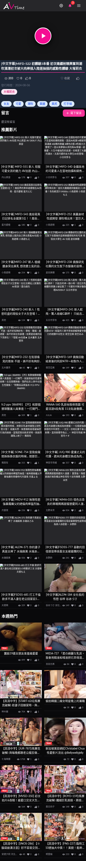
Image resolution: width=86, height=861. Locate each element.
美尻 (54, 103)
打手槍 (68, 103)
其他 (4, 320)
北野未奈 (50, 510)
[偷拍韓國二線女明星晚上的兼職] (65, 684)
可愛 (18, 103)
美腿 (42, 103)
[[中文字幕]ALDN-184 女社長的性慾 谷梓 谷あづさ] (65, 578)
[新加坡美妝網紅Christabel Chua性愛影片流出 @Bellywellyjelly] (65, 732)
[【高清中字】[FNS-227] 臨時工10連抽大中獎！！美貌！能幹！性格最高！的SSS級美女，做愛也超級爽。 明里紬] (65, 827)
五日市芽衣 (51, 320)
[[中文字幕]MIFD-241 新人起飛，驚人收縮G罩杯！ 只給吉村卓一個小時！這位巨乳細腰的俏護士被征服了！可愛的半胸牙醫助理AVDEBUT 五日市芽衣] (65, 293)
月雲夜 (5, 510)
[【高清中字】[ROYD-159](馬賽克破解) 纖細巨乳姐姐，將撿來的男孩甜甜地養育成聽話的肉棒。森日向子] (65, 779)
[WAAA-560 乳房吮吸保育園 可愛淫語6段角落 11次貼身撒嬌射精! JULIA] (65, 388)
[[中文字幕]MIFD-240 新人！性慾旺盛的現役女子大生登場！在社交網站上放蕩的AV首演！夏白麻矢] (21, 293)
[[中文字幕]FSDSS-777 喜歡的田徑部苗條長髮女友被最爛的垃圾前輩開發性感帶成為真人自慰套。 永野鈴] (65, 530)
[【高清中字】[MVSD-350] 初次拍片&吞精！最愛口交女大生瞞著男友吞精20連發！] (21, 779)
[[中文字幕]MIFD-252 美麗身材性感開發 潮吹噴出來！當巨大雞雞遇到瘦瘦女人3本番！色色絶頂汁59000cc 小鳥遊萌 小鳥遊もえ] (65, 198)
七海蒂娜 (6, 759)
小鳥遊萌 (50, 225)
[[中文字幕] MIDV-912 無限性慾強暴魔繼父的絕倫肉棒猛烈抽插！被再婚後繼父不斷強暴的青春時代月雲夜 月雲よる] (21, 483)
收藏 (65, 78)
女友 (6, 103)
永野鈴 (49, 558)
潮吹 (30, 103)
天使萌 (5, 605)
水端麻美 (6, 558)
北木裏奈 (6, 368)
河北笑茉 (15, 854)
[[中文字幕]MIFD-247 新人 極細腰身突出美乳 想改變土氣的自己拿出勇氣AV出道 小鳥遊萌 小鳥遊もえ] (21, 245)
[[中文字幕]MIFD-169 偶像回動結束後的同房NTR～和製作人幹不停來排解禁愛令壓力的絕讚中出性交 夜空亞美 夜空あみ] (65, 340)
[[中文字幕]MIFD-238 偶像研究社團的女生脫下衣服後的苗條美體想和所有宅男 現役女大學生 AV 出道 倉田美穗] (65, 245)
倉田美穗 (50, 273)
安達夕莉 (6, 854)
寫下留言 (76, 113)
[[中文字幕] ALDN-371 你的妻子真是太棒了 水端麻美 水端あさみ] (21, 530)
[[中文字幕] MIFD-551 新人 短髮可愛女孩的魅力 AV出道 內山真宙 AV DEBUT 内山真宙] (21, 150)
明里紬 (49, 854)
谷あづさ (50, 605)
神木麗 (5, 712)
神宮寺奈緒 (51, 463)
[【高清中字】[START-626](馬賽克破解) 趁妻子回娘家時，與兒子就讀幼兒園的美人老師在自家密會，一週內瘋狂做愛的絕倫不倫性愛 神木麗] (21, 684)
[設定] (61, 6)
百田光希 (50, 664)
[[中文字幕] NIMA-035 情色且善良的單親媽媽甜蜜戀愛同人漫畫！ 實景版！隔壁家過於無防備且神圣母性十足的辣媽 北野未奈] (65, 483)
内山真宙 (6, 177)
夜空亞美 (50, 368)
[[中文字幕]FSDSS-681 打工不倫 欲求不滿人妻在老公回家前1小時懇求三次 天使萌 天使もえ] (21, 578)
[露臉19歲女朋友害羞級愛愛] (21, 637)
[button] (43, 35)
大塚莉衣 (9, 91)
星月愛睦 (6, 225)
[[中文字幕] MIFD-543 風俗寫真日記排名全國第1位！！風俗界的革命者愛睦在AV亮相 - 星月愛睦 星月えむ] (21, 198)
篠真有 (5, 463)
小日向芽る (51, 177)
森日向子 (50, 807)
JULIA (49, 415)
